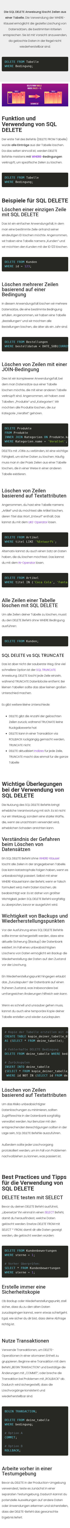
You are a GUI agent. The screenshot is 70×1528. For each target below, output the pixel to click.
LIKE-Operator (38, 522)
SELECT (49, 1212)
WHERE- (37, 157)
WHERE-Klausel (49, 858)
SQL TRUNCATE (46, 670)
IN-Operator (26, 563)
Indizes (39, 751)
